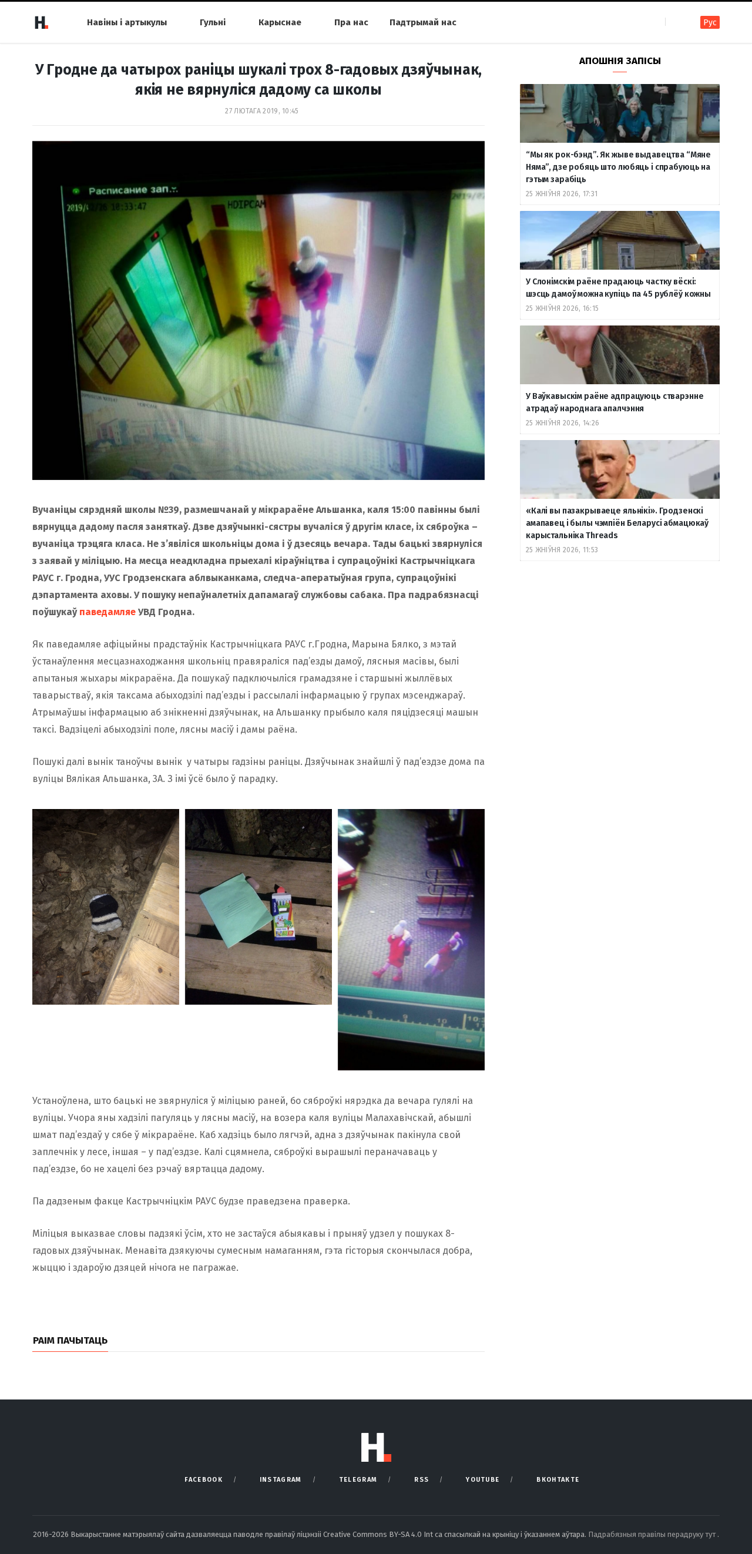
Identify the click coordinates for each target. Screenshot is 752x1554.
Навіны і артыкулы (127, 22)
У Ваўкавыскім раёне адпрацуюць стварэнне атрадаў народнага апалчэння (614, 402)
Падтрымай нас (423, 22)
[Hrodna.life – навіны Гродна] (41, 22)
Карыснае (279, 22)
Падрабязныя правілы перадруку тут (652, 1534)
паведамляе (107, 611)
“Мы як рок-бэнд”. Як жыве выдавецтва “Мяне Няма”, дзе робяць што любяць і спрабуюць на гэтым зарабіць (618, 167)
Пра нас (351, 22)
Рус (710, 23)
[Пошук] (675, 22)
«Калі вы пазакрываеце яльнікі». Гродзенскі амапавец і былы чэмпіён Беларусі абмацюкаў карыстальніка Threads (617, 523)
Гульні (213, 22)
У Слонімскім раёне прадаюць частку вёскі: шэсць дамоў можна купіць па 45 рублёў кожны (618, 288)
